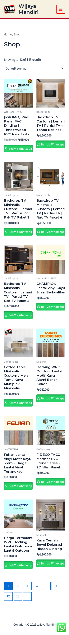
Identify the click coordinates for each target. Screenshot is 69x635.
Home (8, 34)
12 (8, 596)
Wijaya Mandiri (29, 9)
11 (55, 586)
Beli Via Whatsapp (20, 148)
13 (17, 596)
